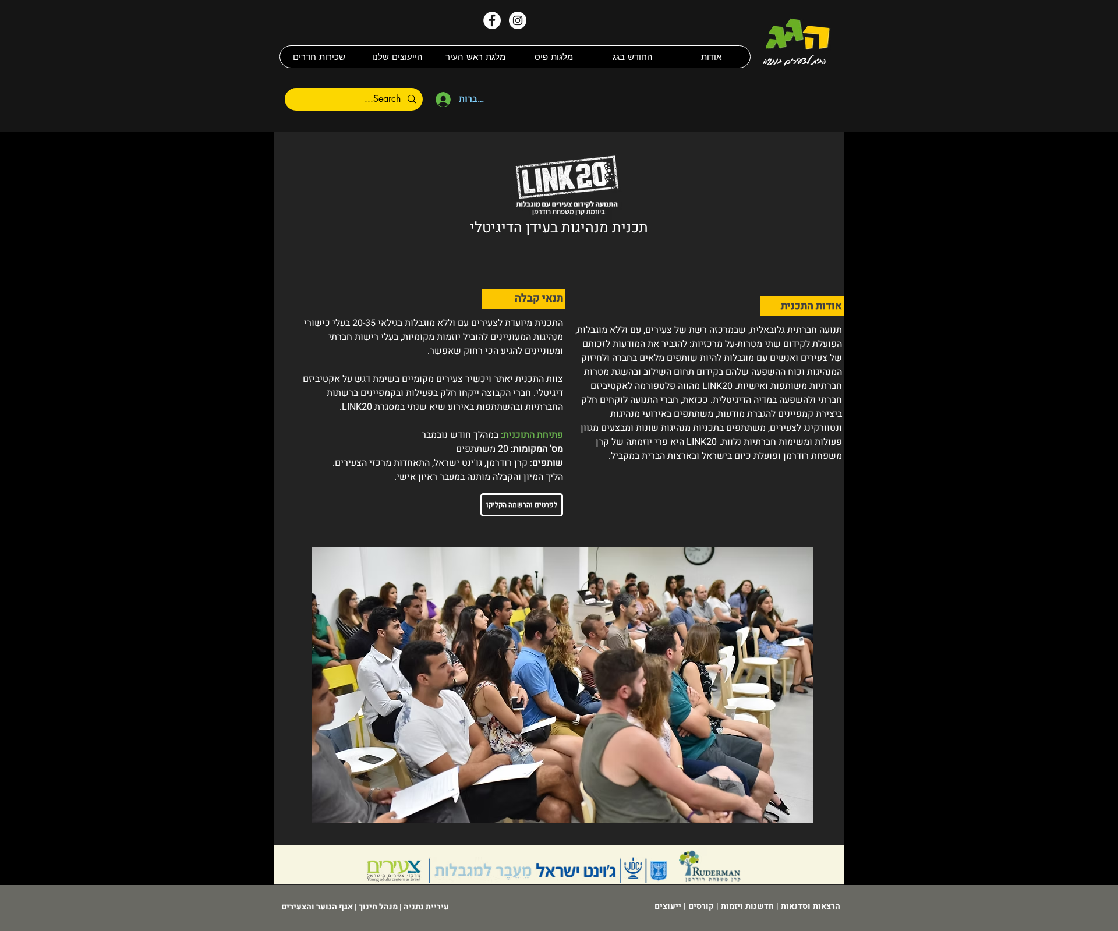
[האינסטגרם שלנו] (517, 20)
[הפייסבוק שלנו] (492, 20)
